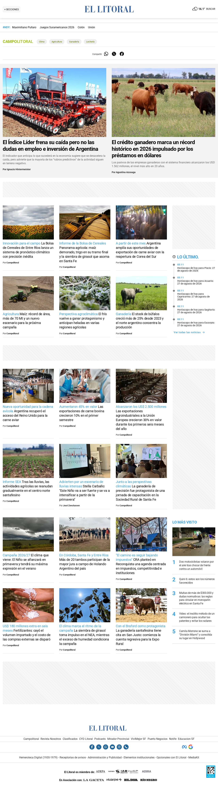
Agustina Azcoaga (126, 172)
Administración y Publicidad (105, 757)
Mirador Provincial (118, 738)
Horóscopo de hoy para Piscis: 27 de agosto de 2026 (196, 267)
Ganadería (74, 41)
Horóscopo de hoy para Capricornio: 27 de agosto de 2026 (193, 295)
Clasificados (70, 738)
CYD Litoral (86, 738)
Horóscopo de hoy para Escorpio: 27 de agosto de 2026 (196, 322)
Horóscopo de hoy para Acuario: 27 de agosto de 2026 (195, 280)
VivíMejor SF (138, 738)
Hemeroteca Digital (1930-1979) (38, 757)
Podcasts (100, 738)
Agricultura (57, 41)
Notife (172, 738)
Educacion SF (186, 738)
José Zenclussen (71, 505)
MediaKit (193, 757)
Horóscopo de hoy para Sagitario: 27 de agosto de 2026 (196, 309)
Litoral (18, 41)
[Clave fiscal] (210, 776)
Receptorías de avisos (73, 757)
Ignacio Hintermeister (19, 169)
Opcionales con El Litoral (171, 757)
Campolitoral (12, 262)
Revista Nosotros (51, 738)
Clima (41, 41)
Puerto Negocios (157, 738)
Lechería (90, 41)
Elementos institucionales (139, 757)
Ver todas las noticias (187, 332)
